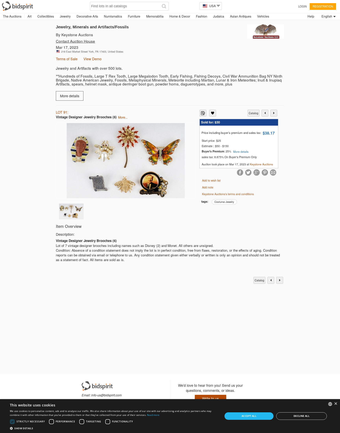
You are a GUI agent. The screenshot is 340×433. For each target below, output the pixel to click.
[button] (113, 428)
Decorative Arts (87, 16)
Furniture (134, 16)
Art (29, 16)
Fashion (201, 16)
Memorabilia (155, 16)
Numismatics (113, 16)
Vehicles (263, 16)
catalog (253, 113)
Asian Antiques (240, 16)
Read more (153, 415)
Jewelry (65, 16)
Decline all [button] (302, 416)
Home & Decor (179, 16)
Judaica (218, 16)
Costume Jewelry (224, 202)
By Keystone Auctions (74, 34)
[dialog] (170, 416)
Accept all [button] (249, 416)
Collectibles (45, 16)
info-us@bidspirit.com (106, 395)
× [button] (335, 403)
